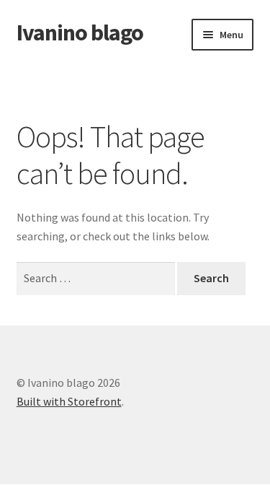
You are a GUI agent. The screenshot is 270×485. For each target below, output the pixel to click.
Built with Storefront (69, 401)
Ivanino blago (80, 32)
